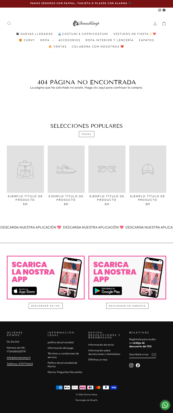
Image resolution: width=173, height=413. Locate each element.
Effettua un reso (97, 359)
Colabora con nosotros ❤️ (98, 46)
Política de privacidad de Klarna (62, 364)
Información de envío (101, 344)
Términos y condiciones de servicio (63, 355)
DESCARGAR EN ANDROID (127, 306)
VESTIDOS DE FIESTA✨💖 (135, 33)
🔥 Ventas (57, 46)
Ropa (45, 40)
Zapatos (146, 40)
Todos (86, 134)
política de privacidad (61, 342)
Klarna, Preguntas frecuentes (65, 372)
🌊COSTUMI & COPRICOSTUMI (83, 33)
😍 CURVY (27, 40)
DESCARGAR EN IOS (45, 306)
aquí (102, 87)
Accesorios (69, 40)
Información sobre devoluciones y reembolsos (104, 352)
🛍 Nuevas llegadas (34, 33)
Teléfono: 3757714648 (20, 363)
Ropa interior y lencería (110, 40)
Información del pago (61, 347)
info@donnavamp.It (19, 357)
